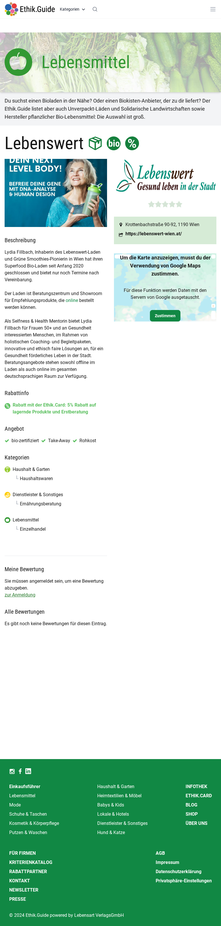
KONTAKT (19, 880)
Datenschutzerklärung (178, 871)
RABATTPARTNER (28, 871)
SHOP (192, 814)
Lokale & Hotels (113, 814)
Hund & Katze (111, 832)
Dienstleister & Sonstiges (122, 823)
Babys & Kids (110, 805)
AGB (160, 853)
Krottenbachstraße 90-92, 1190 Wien (162, 224)
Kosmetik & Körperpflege (34, 823)
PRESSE (17, 899)
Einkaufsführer (24, 786)
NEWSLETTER (23, 890)
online (72, 300)
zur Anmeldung (20, 595)
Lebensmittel (22, 795)
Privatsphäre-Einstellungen (184, 880)
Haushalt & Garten (115, 786)
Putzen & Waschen (28, 832)
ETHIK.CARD (199, 795)
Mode (15, 805)
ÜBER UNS (196, 823)
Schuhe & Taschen (28, 814)
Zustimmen (165, 315)
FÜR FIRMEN (22, 853)
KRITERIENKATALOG (30, 862)
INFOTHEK (196, 786)
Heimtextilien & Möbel (119, 795)
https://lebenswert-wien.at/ (153, 233)
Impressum (167, 862)
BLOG (191, 805)
